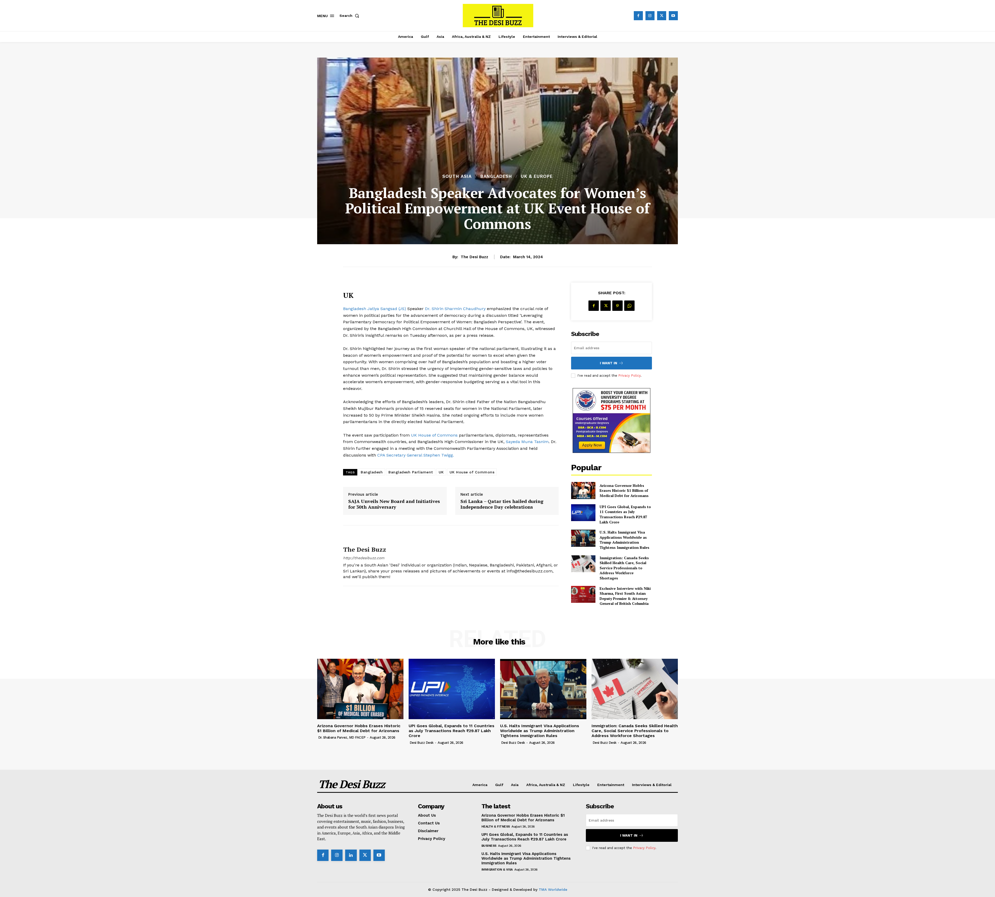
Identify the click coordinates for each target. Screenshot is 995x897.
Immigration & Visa (497, 869)
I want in (608, 363)
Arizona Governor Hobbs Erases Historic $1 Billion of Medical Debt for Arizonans (624, 490)
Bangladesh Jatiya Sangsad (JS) (375, 308)
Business (488, 845)
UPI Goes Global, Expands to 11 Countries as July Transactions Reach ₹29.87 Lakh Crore (625, 514)
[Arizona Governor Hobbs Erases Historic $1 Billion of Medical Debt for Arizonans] (583, 490)
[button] (350, 15)
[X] (661, 15)
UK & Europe (537, 176)
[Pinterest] (617, 305)
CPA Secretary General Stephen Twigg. (415, 455)
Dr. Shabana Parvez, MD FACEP (342, 737)
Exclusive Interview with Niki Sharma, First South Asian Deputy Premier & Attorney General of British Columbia (625, 596)
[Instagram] (650, 15)
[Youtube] (673, 15)
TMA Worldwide (553, 889)
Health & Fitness (495, 826)
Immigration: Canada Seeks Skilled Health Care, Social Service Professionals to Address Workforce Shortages (624, 567)
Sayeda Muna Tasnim (526, 441)
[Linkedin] (351, 855)
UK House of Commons (434, 435)
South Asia (457, 176)
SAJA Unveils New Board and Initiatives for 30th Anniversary (394, 504)
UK (441, 472)
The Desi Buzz (474, 257)
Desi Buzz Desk (421, 743)
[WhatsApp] (629, 305)
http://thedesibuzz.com (363, 558)
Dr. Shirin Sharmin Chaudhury (455, 308)
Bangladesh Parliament (410, 472)
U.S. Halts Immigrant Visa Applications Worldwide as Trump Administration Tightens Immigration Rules (624, 540)
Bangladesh (496, 176)
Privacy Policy (629, 375)
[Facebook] (638, 15)
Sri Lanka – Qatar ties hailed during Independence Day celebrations (501, 504)
